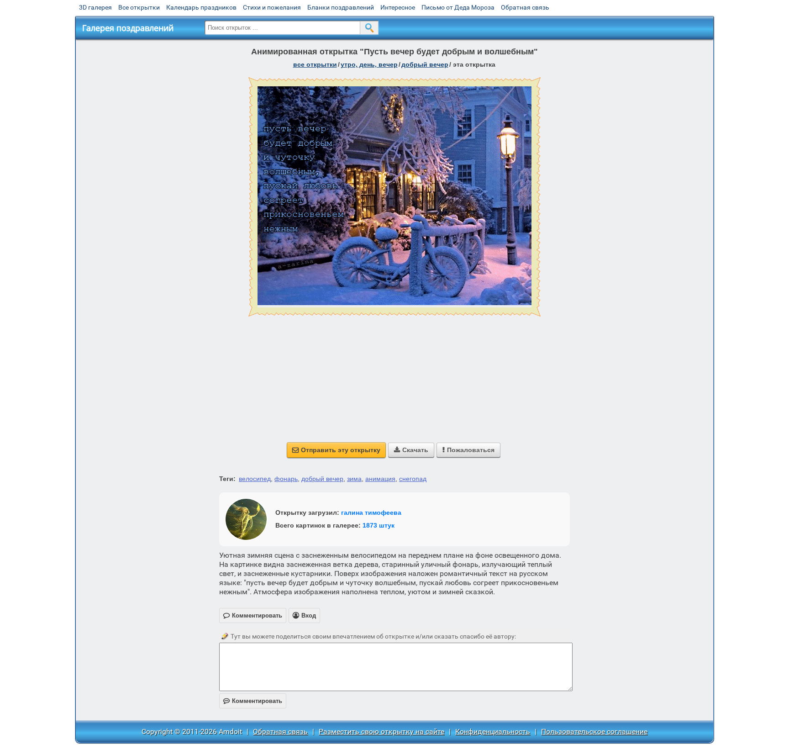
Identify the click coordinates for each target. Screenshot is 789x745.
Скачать (411, 450)
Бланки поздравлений (340, 7)
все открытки (315, 64)
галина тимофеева (371, 512)
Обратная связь (525, 7)
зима (354, 478)
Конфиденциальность (492, 731)
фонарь (286, 478)
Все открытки (139, 7)
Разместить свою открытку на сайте (381, 731)
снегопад (412, 478)
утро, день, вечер (369, 64)
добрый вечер (424, 64)
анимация (380, 478)
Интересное (397, 7)
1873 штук (378, 525)
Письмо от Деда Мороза (457, 7)
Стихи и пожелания (272, 7)
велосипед (255, 478)
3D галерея (95, 7)
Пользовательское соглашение (594, 731)
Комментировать (252, 700)
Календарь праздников (201, 7)
